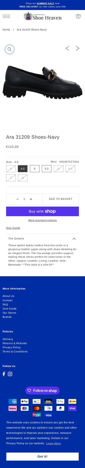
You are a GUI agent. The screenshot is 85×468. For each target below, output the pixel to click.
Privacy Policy (12, 347)
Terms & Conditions (15, 351)
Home (6, 29)
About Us (8, 296)
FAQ (5, 304)
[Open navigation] (7, 16)
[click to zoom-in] (9, 49)
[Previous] (67, 48)
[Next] (77, 48)
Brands (7, 316)
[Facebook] (4, 374)
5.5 (47, 168)
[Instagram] (10, 374)
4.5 (23, 168)
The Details (16, 238)
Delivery (8, 339)
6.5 (70, 168)
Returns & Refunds (15, 343)
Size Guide (13, 227)
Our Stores (9, 312)
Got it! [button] (42, 456)
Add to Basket (60, 198)
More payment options (42, 220)
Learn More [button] (53, 443)
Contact (8, 300)
